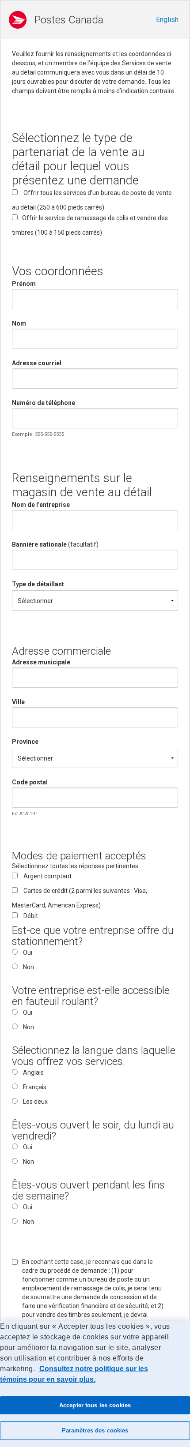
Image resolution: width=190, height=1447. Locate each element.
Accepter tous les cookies (95, 1405)
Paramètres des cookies (95, 1430)
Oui (27, 952)
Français (34, 1087)
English (167, 19)
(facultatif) (55, 544)
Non (28, 967)
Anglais (33, 1072)
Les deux (35, 1101)
